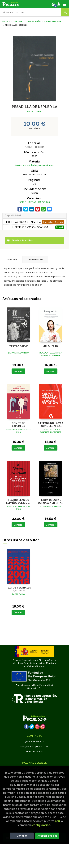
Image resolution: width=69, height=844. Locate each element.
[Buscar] (65, 12)
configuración (41, 825)
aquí (57, 821)
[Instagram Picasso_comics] (42, 726)
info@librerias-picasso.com (34, 746)
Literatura (16, 21)
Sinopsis (12, 259)
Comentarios (35, 259)
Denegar (22, 835)
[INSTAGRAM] (37, 726)
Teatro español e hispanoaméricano (44, 21)
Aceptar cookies (47, 835)
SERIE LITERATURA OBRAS (34, 202)
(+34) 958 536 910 (34, 741)
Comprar (18, 371)
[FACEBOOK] (26, 726)
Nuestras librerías (35, 751)
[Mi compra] (53, 4)
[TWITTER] (31, 726)
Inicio (5, 21)
